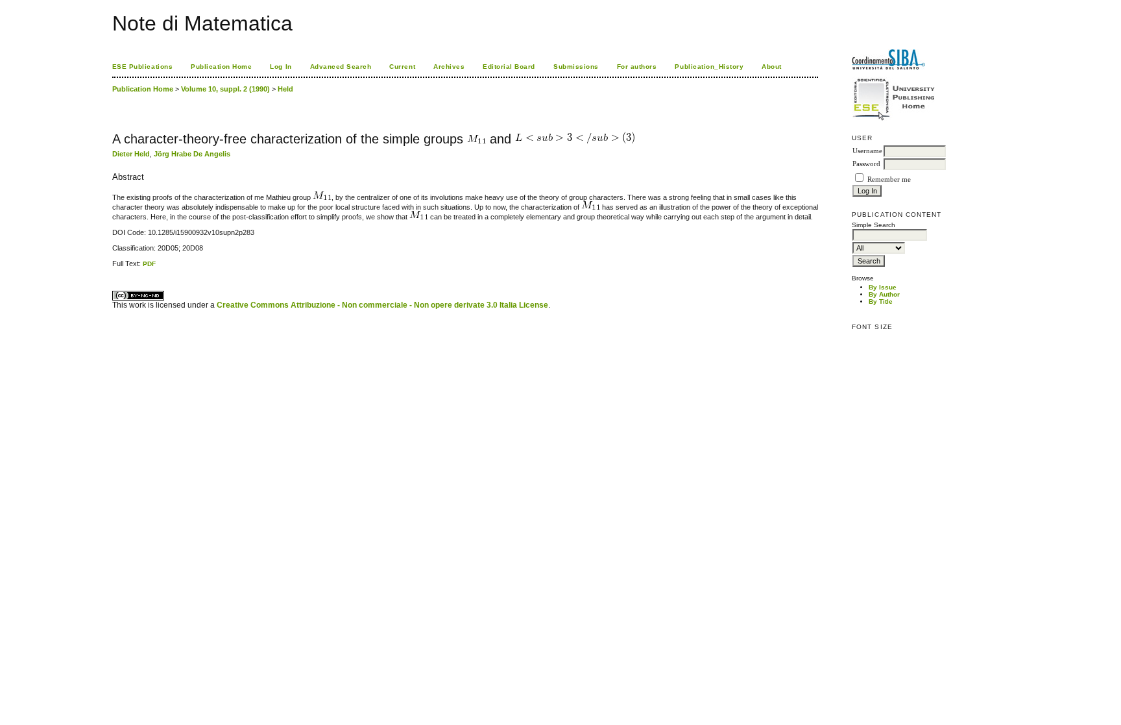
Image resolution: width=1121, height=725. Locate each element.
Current (402, 66)
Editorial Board (509, 66)
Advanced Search (341, 66)
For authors (637, 66)
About (772, 66)
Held (285, 89)
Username (867, 150)
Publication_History (709, 66)
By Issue (883, 287)
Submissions (576, 66)
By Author (884, 294)
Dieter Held (131, 154)
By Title (881, 301)
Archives (448, 66)
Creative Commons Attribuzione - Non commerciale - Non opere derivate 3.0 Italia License (382, 305)
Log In (280, 66)
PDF (149, 263)
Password (866, 163)
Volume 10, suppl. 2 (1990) (225, 89)
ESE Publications (142, 66)
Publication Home (221, 66)
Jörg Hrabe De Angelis (192, 154)
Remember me (889, 179)
